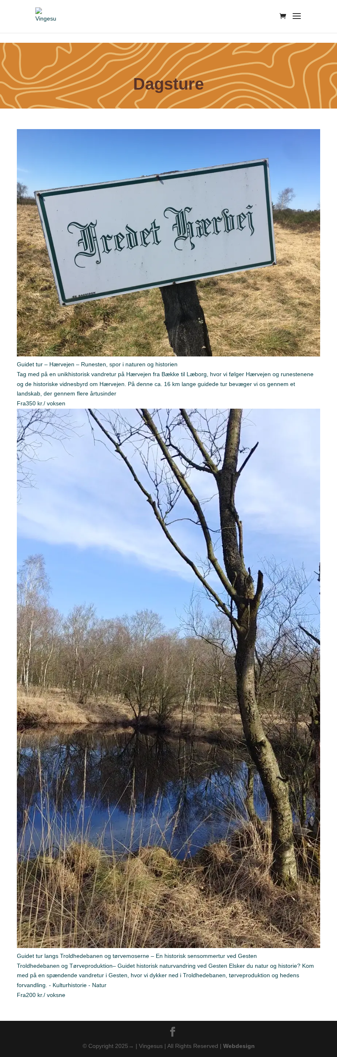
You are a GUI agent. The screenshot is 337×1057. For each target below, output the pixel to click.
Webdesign (239, 1046)
